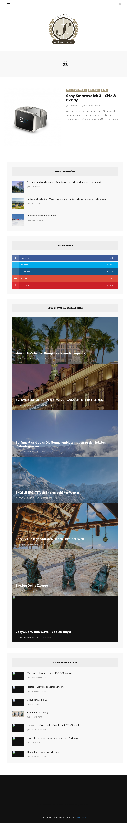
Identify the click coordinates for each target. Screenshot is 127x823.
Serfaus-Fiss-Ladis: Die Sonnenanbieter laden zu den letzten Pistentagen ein (61, 444)
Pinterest (67, 285)
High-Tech (94, 90)
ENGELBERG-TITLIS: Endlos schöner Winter (47, 493)
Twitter (67, 265)
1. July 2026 (34, 204)
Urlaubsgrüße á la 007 (38, 699)
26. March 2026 (36, 220)
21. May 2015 (34, 704)
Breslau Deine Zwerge (32, 585)
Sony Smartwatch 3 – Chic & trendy (91, 97)
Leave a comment (26, 359)
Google (67, 278)
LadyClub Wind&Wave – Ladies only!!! (43, 632)
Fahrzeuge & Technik (76, 90)
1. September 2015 (91, 106)
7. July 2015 (34, 743)
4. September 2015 (37, 757)
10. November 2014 (37, 691)
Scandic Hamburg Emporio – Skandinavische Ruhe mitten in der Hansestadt (64, 182)
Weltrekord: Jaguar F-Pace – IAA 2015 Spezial (49, 673)
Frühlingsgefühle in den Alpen (41, 215)
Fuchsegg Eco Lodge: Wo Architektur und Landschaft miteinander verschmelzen (66, 199)
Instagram (67, 272)
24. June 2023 (35, 717)
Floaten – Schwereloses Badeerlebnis (46, 686)
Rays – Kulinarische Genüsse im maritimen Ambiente (53, 738)
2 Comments (24, 591)
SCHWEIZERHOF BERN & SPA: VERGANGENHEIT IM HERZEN (59, 400)
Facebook (67, 258)
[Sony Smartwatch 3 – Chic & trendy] (32, 117)
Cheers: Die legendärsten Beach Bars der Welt (50, 539)
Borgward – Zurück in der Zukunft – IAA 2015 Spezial (53, 725)
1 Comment (73, 106)
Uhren (104, 90)
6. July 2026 (35, 187)
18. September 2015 (38, 730)
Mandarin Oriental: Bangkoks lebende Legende (50, 353)
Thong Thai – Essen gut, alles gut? (43, 752)
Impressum (81, 817)
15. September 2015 (37, 677)
